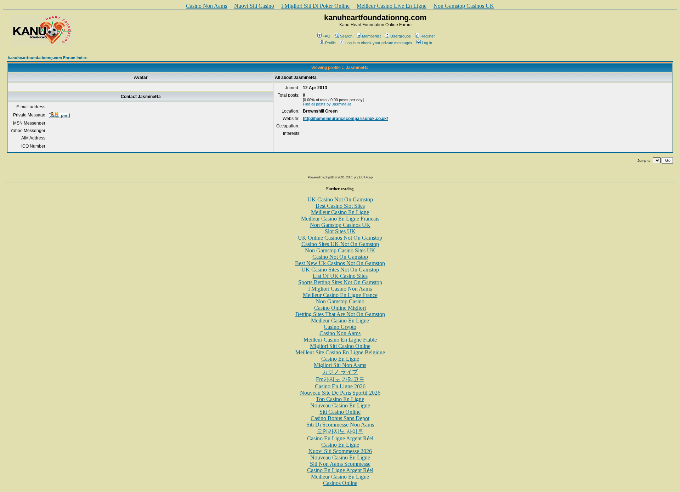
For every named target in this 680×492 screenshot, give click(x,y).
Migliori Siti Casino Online (340, 346)
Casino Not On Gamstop (340, 257)
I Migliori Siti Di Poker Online (315, 6)
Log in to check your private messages (378, 43)
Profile (330, 43)
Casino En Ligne (340, 359)
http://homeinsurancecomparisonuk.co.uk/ (345, 118)
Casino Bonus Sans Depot (340, 418)
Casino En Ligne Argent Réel (340, 438)
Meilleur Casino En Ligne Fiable (340, 340)
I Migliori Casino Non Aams (340, 289)
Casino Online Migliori (340, 308)
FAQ (326, 36)
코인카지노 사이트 (340, 431)
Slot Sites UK (340, 231)
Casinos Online (340, 483)
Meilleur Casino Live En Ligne (391, 6)
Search (346, 36)
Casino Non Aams (206, 6)
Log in (427, 43)
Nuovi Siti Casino (254, 6)
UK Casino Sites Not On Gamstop (340, 270)
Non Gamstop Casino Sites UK (340, 250)
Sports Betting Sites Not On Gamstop (340, 282)
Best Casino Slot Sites (340, 206)
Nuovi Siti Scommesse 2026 (340, 451)
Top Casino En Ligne (340, 399)
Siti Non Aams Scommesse (340, 464)
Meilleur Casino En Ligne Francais (340, 219)
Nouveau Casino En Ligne (340, 405)
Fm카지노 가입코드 (340, 379)
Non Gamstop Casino (340, 301)
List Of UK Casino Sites (340, 276)
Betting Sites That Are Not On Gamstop (340, 314)
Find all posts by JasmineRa (327, 104)
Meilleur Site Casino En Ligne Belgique (340, 352)
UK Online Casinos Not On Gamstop (340, 238)
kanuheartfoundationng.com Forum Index (47, 58)
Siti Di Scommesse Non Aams (340, 425)
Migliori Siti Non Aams (340, 365)
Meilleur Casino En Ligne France (340, 295)
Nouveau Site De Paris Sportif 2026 (340, 393)
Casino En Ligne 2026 (340, 386)
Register (427, 36)
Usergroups (400, 36)
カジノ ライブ (340, 372)
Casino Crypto (340, 327)
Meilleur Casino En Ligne (340, 212)
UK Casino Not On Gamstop (340, 199)
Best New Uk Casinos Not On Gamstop (340, 263)
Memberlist (371, 36)
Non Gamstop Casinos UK (464, 6)
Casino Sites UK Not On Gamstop (340, 244)
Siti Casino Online (340, 412)
